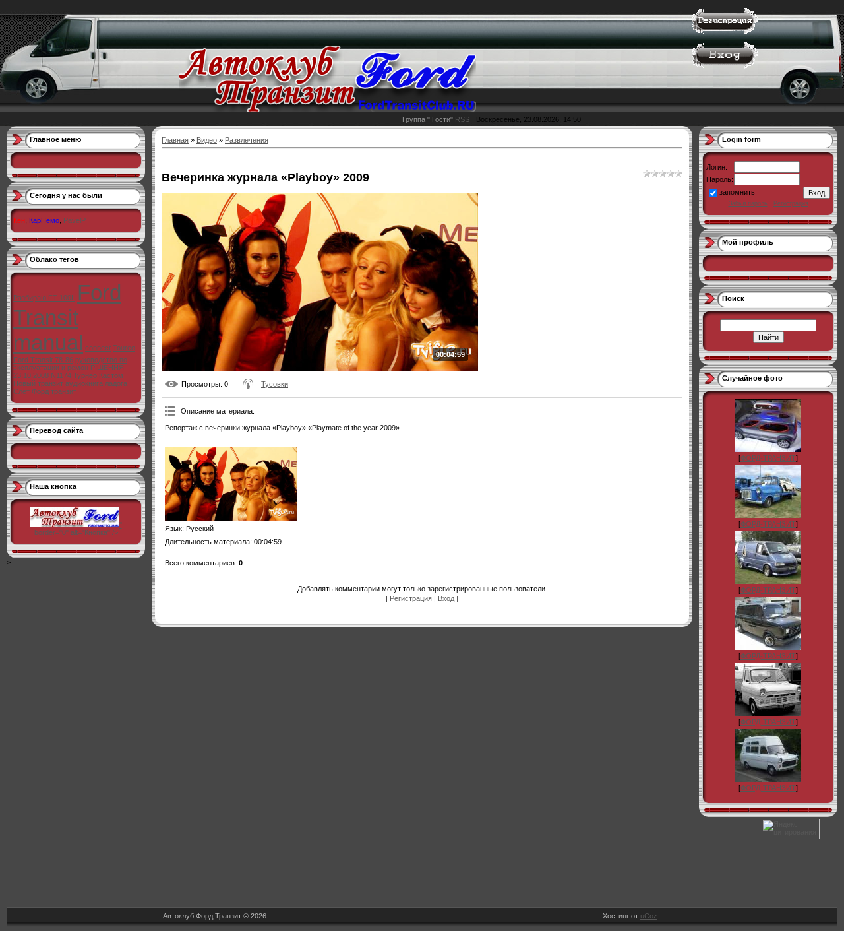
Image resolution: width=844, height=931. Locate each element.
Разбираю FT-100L (44, 298)
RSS (462, 119)
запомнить (737, 192)
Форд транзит (54, 391)
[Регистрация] (725, 32)
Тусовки (274, 384)
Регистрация (411, 598)
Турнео (85, 375)
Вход (446, 598)
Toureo (124, 348)
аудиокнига (84, 383)
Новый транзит (38, 383)
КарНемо (44, 220)
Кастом (111, 375)
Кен (19, 220)
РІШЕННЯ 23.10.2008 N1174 (68, 371)
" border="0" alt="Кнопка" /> (78, 528)
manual (48, 343)
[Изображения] (231, 484)
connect (98, 348)
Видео (206, 140)
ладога (116, 383)
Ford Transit (67, 305)
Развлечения (246, 140)
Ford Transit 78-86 (43, 360)
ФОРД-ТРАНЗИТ (768, 458)
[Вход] (725, 66)
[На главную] (327, 109)
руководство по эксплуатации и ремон (70, 363)
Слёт (21, 391)
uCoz (648, 916)
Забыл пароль (748, 203)
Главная (175, 140)
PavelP (74, 220)
